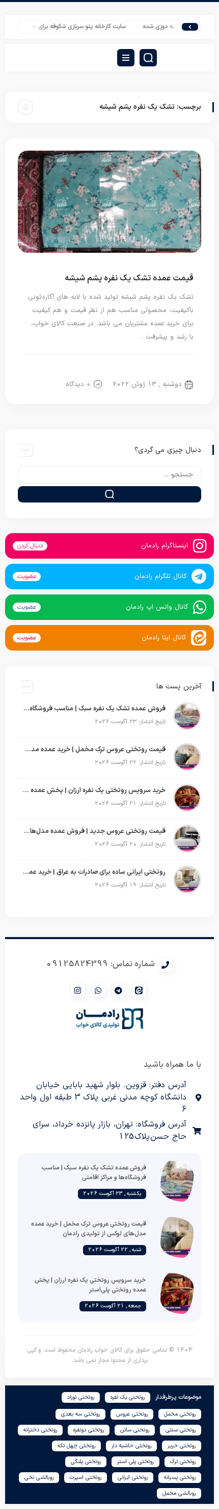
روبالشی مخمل (179, 1493)
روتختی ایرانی (133, 1477)
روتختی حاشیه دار (131, 1446)
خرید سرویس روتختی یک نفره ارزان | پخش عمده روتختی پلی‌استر (94, 790)
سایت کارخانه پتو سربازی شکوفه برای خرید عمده (73, 26)
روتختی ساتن (134, 1430)
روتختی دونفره (88, 1430)
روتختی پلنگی (86, 1461)
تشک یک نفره (168, 367)
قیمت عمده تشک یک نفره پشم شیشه (129, 278)
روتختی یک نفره (128, 1397)
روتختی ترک (183, 1461)
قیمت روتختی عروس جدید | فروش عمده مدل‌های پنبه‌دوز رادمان (94, 831)
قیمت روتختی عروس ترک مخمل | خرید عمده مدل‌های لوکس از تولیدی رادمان (94, 750)
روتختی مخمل (180, 1414)
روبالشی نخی (38, 1477)
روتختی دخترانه (40, 1430)
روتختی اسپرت (85, 1477)
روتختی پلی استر (135, 1461)
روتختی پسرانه (180, 1477)
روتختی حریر (182, 1446)
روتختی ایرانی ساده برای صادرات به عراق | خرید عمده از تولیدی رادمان (94, 872)
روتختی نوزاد (80, 1397)
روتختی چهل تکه (76, 1446)
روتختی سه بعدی (80, 1414)
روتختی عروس (132, 1414)
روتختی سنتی (181, 1430)
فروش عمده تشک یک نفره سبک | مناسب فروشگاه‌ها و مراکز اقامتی (94, 709)
